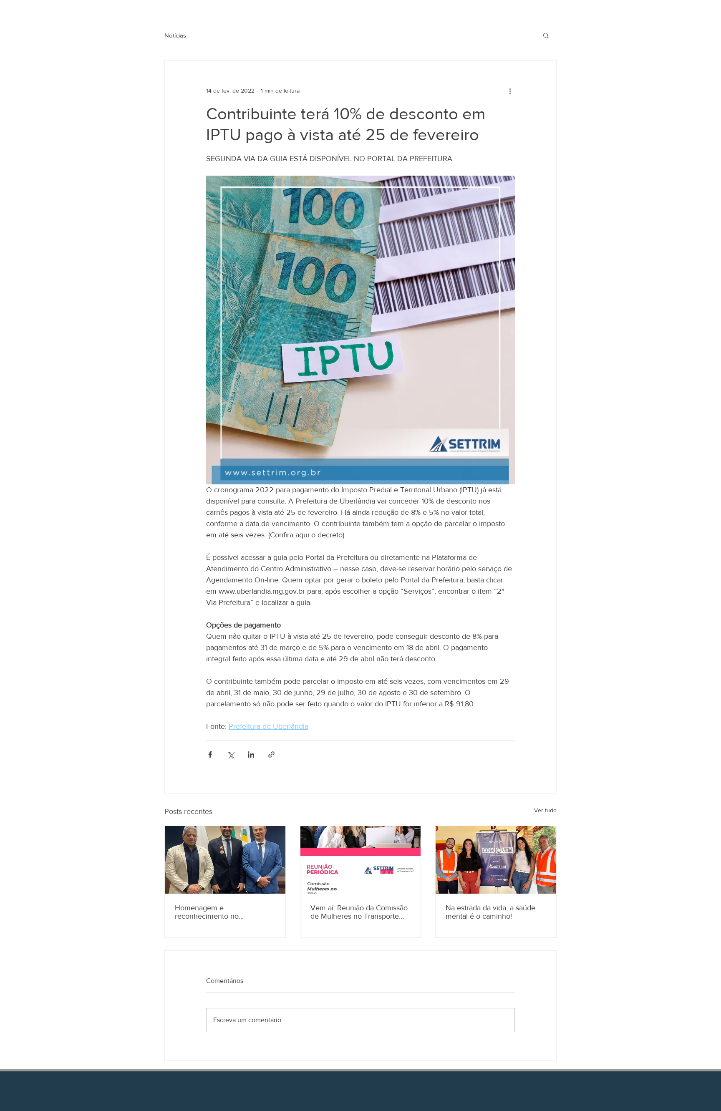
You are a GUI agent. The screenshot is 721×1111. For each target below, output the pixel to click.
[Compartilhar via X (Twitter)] (230, 754)
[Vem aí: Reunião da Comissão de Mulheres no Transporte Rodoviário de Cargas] (360, 860)
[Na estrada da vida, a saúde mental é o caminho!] (496, 860)
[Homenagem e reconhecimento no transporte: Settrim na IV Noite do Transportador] (225, 860)
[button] (546, 35)
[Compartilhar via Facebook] (210, 754)
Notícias (175, 35)
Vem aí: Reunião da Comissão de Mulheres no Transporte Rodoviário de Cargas (359, 912)
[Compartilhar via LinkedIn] (251, 754)
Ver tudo (545, 810)
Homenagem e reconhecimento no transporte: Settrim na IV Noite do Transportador (224, 912)
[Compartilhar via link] (271, 754)
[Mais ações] (510, 91)
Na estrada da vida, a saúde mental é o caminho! (490, 912)
